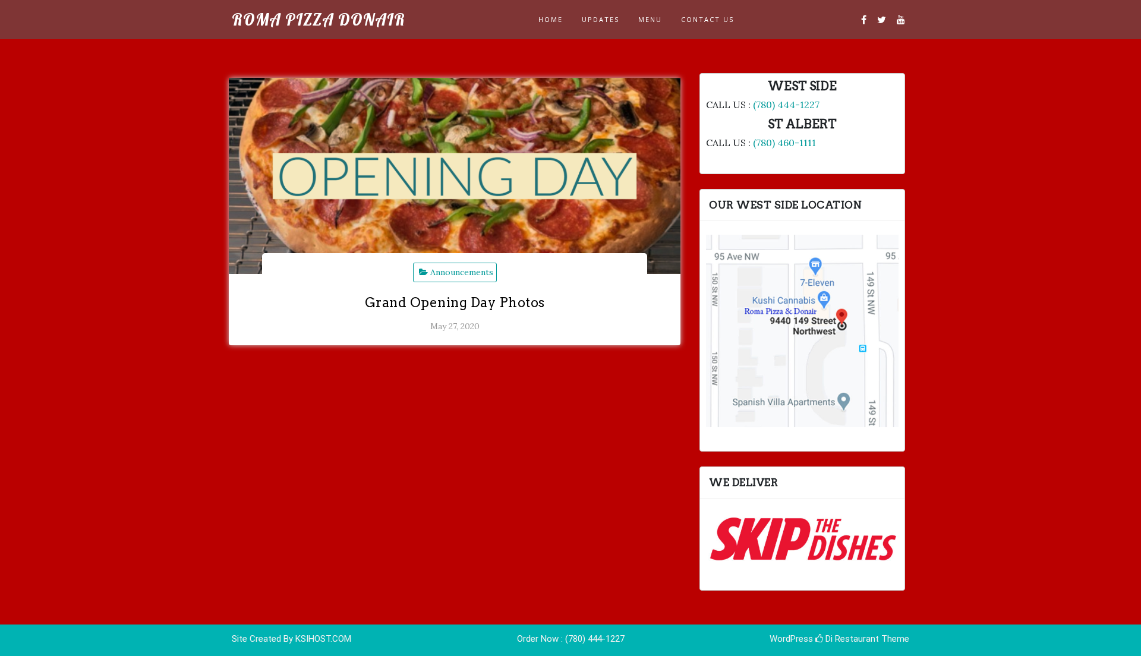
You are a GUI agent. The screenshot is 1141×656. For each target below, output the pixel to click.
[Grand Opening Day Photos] (454, 176)
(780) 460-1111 (784, 143)
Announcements (461, 272)
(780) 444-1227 (786, 105)
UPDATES (600, 19)
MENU (650, 19)
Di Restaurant (851, 638)
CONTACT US (707, 19)
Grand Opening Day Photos (455, 302)
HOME (550, 19)
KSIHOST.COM (323, 638)
